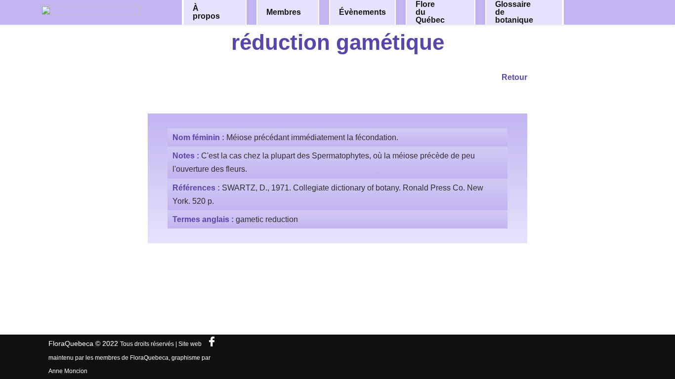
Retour (514, 77)
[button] (232, 12)
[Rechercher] (608, 11)
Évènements (362, 12)
